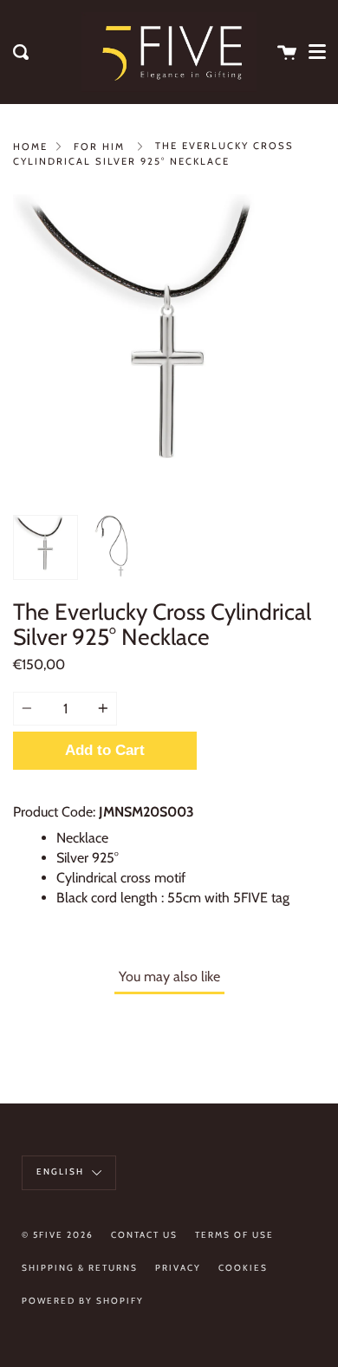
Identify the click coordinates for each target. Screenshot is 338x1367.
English (62, 1171)
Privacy (178, 1267)
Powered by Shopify (83, 1300)
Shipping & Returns (80, 1267)
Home (30, 146)
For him (99, 146)
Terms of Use (234, 1234)
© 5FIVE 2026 (58, 1234)
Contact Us (144, 1234)
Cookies (243, 1267)
